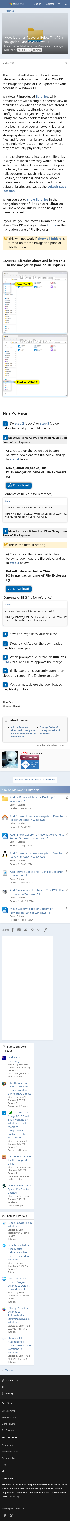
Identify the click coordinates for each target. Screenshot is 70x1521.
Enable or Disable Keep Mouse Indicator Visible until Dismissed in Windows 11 (18, 1252)
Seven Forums (9, 1417)
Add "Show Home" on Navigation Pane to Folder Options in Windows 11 (36, 818)
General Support (16, 1205)
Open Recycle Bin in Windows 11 (20, 1224)
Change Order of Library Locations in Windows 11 (50, 730)
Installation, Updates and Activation (18, 1075)
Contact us (7, 1445)
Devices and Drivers (18, 1106)
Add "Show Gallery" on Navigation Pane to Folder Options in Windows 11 (37, 836)
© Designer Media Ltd (13, 1508)
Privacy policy (8, 1458)
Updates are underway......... (16, 1059)
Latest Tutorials (17, 1216)
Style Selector (11, 1380)
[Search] (66, 3)
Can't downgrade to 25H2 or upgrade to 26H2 (19, 1160)
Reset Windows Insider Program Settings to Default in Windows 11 (18, 1284)
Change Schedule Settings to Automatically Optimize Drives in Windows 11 (19, 1315)
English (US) (10, 1393)
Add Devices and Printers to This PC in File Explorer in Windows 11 (37, 892)
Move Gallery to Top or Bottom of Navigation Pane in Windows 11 (31, 910)
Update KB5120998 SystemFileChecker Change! (19, 1189)
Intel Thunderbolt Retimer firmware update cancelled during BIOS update (19, 1088)
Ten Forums (8, 1430)
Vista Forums (8, 1410)
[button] (34, 1387)
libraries (37, 49)
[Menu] (4, 3)
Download (21, 485)
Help (4, 1464)
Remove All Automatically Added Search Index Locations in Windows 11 (19, 1345)
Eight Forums (8, 1423)
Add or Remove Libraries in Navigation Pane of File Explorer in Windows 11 (23, 732)
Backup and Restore (18, 1150)
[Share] (66, 63)
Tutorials (21, 804)
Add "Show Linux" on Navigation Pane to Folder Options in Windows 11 (36, 855)
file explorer (24, 49)
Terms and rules (10, 1451)
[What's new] (59, 3)
